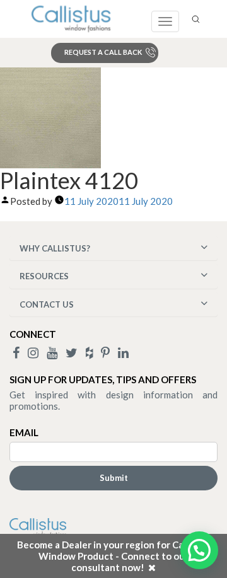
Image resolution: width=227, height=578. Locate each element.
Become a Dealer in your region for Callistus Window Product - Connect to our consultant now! (113, 556)
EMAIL (23, 432)
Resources (44, 276)
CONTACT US (47, 304)
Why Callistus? (55, 248)
